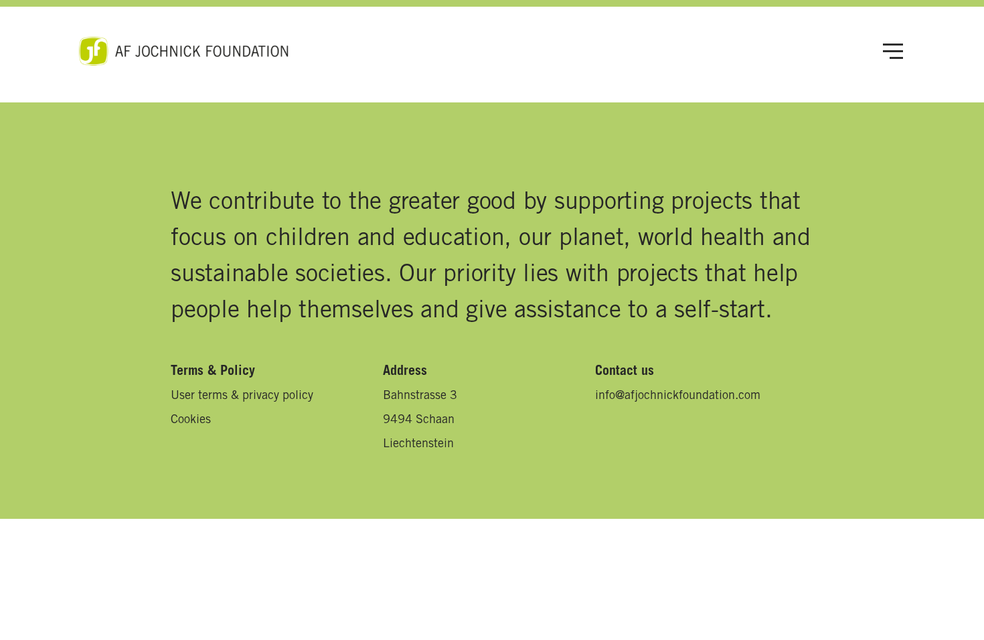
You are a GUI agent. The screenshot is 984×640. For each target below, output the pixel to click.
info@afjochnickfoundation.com (677, 396)
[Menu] (893, 52)
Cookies (191, 420)
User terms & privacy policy (242, 396)
